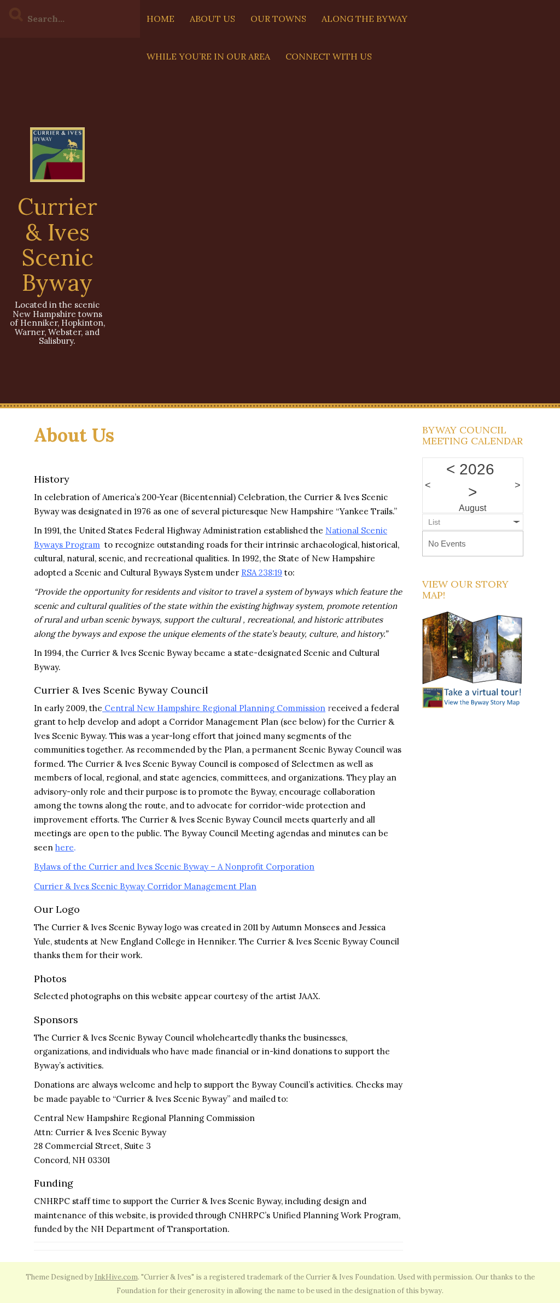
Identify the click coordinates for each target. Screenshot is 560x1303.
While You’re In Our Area (208, 56)
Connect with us (328, 56)
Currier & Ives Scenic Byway (57, 244)
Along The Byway (364, 18)
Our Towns (278, 18)
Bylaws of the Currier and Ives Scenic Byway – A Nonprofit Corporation (174, 866)
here (64, 847)
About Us (212, 18)
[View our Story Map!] (472, 660)
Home (160, 18)
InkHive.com (116, 1277)
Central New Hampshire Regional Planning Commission (214, 708)
